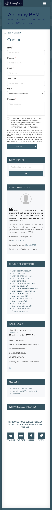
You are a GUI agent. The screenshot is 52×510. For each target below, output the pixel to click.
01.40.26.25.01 (18, 241)
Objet (9, 89)
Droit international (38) (22, 306)
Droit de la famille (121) (22, 293)
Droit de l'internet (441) (22, 276)
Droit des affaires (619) (21, 271)
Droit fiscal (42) (18, 303)
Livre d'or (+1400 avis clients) (24, 391)
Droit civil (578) (18, 273)
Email (9, 68)
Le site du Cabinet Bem (22, 389)
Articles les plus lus (20, 311)
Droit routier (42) (19, 301)
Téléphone (11, 78)
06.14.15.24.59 (30, 245)
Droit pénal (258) (19, 281)
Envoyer (20, 146)
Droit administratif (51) (22, 298)
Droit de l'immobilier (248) (23, 283)
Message (11, 99)
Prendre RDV (17, 394)
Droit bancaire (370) (20, 278)
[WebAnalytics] (11, 369)
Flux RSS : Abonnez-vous (23, 407)
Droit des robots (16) (21, 308)
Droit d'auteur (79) (20, 296)
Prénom (11, 58)
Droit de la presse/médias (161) (25, 288)
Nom (9, 48)
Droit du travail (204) (21, 286)
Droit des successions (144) (23, 291)
